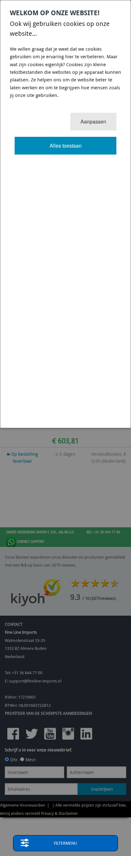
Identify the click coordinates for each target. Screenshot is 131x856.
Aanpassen (93, 121)
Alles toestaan (66, 145)
